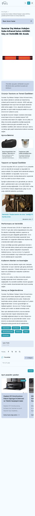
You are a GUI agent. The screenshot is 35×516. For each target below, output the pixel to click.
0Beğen (30, 358)
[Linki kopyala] (19, 351)
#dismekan (6, 328)
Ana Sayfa (4, 12)
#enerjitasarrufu (8, 331)
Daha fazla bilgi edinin (10, 415)
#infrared (16, 328)
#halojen (25, 328)
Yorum (31, 371)
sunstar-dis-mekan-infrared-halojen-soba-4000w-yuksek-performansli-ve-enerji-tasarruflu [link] (15, 14)
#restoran (6, 335)
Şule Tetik (6, 343)
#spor (26, 331)
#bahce (18, 331)
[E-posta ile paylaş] (15, 351)
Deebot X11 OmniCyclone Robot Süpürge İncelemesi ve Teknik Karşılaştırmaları (13, 398)
